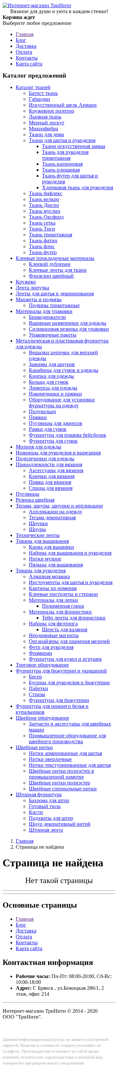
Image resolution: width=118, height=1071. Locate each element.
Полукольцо (42, 411)
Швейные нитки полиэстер (59, 782)
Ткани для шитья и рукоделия (62, 140)
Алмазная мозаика (49, 576)
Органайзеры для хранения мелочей (69, 641)
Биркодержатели (47, 317)
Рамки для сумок (48, 429)
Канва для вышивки (51, 547)
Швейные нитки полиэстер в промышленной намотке (61, 774)
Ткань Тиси (42, 228)
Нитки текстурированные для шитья (70, 765)
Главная (24, 34)
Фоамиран (40, 653)
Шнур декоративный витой (59, 824)
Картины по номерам (53, 588)
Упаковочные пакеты (52, 335)
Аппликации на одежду (55, 511)
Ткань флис (42, 246)
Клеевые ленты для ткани (58, 270)
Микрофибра (43, 128)
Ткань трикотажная (50, 234)
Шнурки (38, 523)
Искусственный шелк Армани (63, 105)
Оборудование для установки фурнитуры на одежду (62, 402)
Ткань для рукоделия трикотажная (65, 155)
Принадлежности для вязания (49, 464)
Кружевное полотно (51, 111)
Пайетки (38, 688)
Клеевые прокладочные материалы (55, 258)
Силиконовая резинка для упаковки (69, 329)
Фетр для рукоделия (51, 647)
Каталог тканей (33, 87)
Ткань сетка (42, 223)
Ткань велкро (44, 199)
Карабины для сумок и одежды (63, 370)
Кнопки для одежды (51, 376)
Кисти (36, 812)
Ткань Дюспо (44, 205)
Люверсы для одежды (53, 388)
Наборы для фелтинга (53, 623)
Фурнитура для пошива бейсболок (67, 435)
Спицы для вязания (50, 488)
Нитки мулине (45, 559)
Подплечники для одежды (45, 458)
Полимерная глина (63, 606)
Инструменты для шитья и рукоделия (70, 582)
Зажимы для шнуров (52, 364)
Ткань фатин (43, 240)
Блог (21, 40)
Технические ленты (38, 535)
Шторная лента (46, 830)
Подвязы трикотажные (54, 305)
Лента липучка (32, 287)
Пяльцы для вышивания (56, 564)
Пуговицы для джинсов (55, 423)
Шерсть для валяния (64, 629)
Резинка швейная (35, 500)
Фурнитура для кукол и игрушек (65, 659)
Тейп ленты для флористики (74, 617)
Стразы (37, 694)
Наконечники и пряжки (55, 394)
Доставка (26, 46)
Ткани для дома (46, 134)
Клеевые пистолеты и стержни (63, 594)
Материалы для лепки (53, 600)
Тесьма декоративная (52, 517)
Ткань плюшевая (61, 170)
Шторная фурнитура (39, 794)
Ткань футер (43, 252)
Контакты (27, 58)
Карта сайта (29, 63)
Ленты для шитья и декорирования (55, 293)
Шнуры (37, 529)
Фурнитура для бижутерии (59, 700)
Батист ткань (43, 93)
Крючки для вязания (51, 476)
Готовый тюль (45, 806)
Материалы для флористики (60, 612)
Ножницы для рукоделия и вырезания (58, 452)
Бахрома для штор (49, 800)
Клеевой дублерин (49, 264)
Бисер (35, 676)
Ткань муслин (44, 211)
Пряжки (38, 417)
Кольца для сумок (49, 382)
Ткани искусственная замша (73, 146)
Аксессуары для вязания (56, 470)
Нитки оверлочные (50, 759)
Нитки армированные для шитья (65, 753)
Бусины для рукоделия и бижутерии (69, 682)
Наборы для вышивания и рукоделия (70, 553)
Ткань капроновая (62, 164)
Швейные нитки (34, 747)
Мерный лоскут (46, 122)
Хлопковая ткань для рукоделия (77, 187)
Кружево (26, 282)
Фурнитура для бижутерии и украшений (61, 671)
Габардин (39, 99)
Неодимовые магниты (54, 635)
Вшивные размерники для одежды (67, 323)
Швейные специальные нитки (63, 788)
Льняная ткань (45, 117)
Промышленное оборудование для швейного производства (67, 738)
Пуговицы (27, 494)
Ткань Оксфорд (46, 217)
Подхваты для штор (51, 818)
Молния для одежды (38, 447)
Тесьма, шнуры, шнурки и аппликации (59, 505)
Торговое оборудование (42, 665)
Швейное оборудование (42, 718)
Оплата (24, 52)
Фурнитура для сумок (53, 441)
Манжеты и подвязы (39, 299)
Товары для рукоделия (41, 570)
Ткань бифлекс (45, 193)
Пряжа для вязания (50, 482)
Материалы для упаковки (44, 311)
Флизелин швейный (51, 276)
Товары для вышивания (42, 541)
